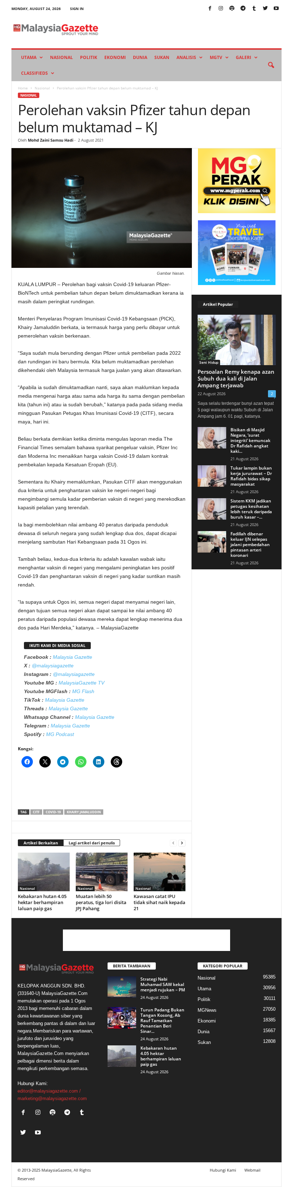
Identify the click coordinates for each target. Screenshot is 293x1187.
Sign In (77, 8)
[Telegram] (243, 9)
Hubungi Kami (223, 1170)
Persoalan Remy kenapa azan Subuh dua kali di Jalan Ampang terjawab (236, 378)
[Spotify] (232, 9)
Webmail (252, 1170)
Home (23, 87)
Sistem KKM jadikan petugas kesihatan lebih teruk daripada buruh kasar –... (251, 509)
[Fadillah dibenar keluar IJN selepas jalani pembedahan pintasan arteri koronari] (212, 542)
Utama (28, 57)
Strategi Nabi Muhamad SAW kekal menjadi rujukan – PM (162, 984)
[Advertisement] (101, 790)
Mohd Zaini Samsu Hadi (50, 140)
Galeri (243, 57)
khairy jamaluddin (84, 812)
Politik (88, 57)
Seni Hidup (208, 362)
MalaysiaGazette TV (81, 683)
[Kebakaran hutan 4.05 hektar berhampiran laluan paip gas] (44, 872)
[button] (271, 65)
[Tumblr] (254, 9)
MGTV (216, 57)
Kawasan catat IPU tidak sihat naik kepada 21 (159, 902)
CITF (36, 812)
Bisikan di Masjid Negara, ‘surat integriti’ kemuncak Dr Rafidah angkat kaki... (250, 440)
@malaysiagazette (53, 665)
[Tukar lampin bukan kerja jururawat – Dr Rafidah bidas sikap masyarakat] (212, 476)
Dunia (140, 57)
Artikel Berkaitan (41, 842)
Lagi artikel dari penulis (92, 842)
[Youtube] (276, 9)
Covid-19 (53, 812)
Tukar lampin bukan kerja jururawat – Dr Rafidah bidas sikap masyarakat (251, 476)
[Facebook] (209, 9)
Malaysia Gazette (72, 657)
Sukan (161, 57)
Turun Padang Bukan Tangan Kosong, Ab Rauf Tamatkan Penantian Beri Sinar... (162, 1020)
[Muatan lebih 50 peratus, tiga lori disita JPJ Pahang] (102, 872)
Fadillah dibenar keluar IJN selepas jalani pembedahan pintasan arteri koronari (250, 544)
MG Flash (83, 691)
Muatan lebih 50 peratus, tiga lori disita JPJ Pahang (101, 902)
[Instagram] (221, 9)
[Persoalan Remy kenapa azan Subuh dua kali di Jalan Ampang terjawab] (237, 340)
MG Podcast (60, 734)
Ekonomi (115, 57)
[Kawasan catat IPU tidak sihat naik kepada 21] (159, 872)
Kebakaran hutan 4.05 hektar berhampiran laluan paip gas (42, 902)
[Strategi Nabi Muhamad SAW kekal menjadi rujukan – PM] (122, 987)
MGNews (207, 1010)
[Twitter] (265, 9)
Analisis (186, 57)
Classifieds (34, 73)
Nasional (61, 57)
